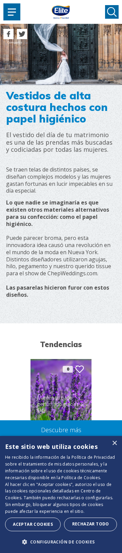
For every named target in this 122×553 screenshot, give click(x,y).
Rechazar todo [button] (90, 524)
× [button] (114, 443)
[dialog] (61, 494)
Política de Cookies (80, 478)
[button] (61, 541)
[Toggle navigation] (11, 11)
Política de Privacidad (93, 457)
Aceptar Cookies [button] (33, 524)
